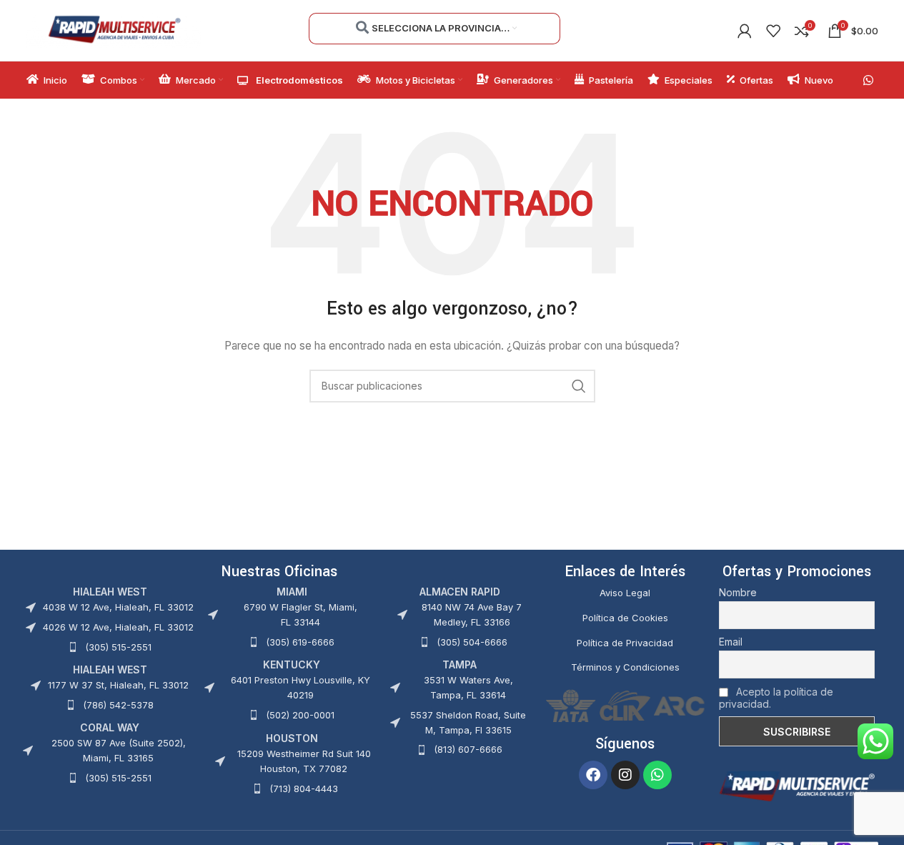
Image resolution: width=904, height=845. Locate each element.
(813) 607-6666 (468, 749)
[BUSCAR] (578, 386)
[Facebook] (593, 775)
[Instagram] (625, 775)
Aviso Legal (625, 592)
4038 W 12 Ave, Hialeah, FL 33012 (118, 607)
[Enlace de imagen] (797, 785)
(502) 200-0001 (300, 715)
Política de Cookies (625, 617)
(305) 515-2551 (118, 647)
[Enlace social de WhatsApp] (868, 80)
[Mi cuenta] (744, 30)
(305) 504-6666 (472, 642)
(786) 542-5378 (118, 705)
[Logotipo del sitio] (114, 29)
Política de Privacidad (625, 642)
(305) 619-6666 (300, 642)
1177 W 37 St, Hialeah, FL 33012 (118, 685)
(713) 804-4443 (303, 788)
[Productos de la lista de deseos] (773, 30)
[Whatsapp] (657, 775)
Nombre (738, 592)
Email (730, 642)
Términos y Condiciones (625, 667)
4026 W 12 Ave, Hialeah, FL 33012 (118, 627)
